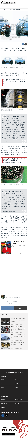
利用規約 (3, 407)
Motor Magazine (15, 34)
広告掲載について (5, 403)
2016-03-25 (8, 32)
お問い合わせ (18, 403)
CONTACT (8, 434)
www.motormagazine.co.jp (7, 69)
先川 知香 (8, 34)
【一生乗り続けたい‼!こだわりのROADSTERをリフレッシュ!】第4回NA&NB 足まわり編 (13, 27)
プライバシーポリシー (20, 407)
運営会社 (3, 399)
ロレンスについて (19, 399)
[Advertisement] (12, 264)
